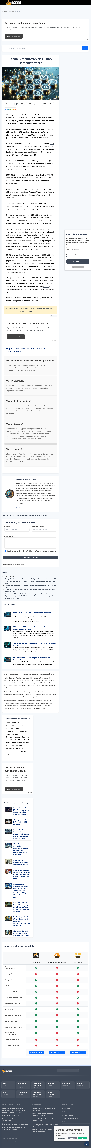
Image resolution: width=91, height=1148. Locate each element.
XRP (52, 143)
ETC (45, 286)
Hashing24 (35, 962)
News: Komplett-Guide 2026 (10, 1115)
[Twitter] (16, 508)
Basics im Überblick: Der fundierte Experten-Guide (42, 1119)
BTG (8, 278)
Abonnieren (84, 1071)
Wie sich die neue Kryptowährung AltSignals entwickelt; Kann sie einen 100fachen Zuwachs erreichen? (13, 1110)
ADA (8, 149)
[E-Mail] (22, 508)
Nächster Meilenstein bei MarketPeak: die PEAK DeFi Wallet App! (21, 933)
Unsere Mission (68, 1115)
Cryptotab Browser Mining (56, 962)
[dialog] (71, 1133)
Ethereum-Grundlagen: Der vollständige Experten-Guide (14, 1119)
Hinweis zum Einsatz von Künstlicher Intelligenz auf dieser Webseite (25, 515)
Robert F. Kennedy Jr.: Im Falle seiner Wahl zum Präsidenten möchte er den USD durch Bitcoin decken (21, 874)
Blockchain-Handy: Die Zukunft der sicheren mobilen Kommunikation (21, 862)
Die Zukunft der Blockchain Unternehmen (14, 1124)
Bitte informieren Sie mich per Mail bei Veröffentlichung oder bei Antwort (31, 551)
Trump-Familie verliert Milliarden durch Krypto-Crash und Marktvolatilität (31, 579)
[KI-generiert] (36, 954)
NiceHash (77, 962)
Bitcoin (8, 115)
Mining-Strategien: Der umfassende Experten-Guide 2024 (43, 1130)
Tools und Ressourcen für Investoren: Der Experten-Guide (45, 1125)
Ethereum (34, 138)
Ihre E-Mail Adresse (38, 526)
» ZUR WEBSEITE (35, 1052)
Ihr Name (7, 526)
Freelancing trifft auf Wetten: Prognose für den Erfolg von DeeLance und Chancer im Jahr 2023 (21, 921)
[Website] (19, 508)
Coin (15, 229)
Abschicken (77, 261)
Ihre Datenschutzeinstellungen (73, 1125)
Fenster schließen (78, 267)
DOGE (8, 255)
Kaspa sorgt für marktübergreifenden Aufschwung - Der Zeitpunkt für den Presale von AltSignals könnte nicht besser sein (21, 890)
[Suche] (85, 48)
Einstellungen (61, 1138)
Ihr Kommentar (8, 536)
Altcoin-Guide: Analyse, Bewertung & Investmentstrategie (43, 1114)
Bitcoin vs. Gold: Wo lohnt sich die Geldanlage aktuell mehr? (26, 594)
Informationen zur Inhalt (71, 1118)
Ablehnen (72, 1138)
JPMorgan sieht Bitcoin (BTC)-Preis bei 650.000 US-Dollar (21, 822)
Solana (49, 238)
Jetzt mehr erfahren (13, 36)
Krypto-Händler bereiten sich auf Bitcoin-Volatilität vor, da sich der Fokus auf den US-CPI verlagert (21, 834)
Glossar (66, 1122)
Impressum (67, 1108)
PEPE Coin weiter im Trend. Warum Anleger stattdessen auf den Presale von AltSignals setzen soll (21, 907)
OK (82, 1138)
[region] (45, 1004)
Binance (9, 229)
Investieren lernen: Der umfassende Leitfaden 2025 (43, 1109)
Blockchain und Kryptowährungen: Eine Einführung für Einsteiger (13, 1128)
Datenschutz (67, 1112)
